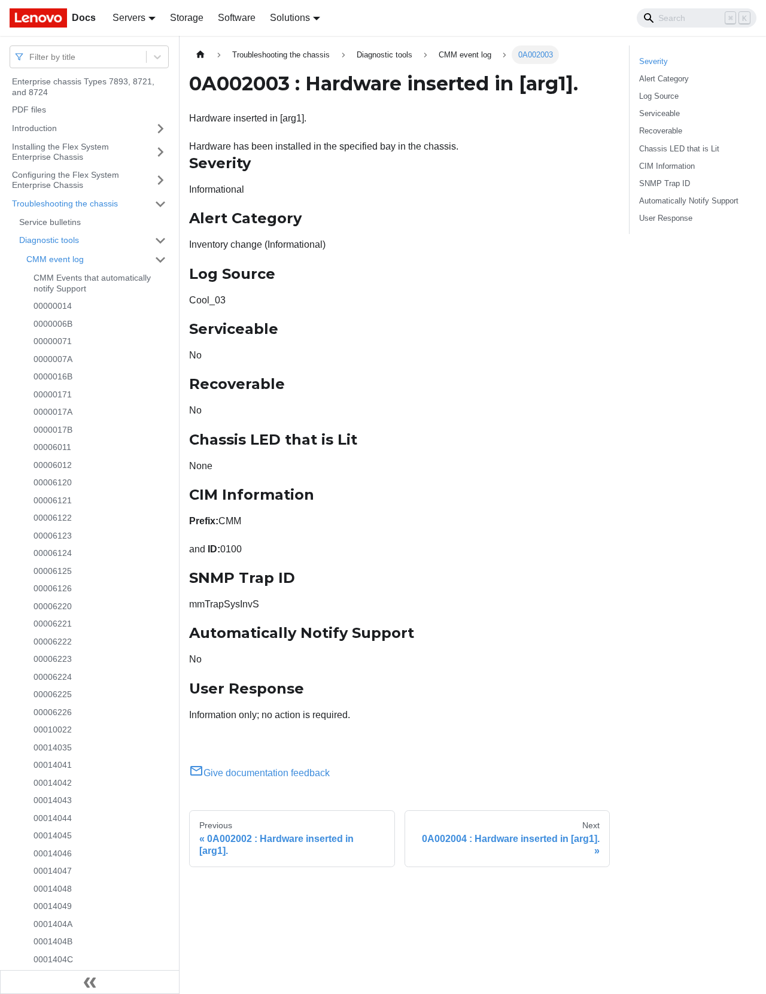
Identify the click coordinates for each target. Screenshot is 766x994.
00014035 (53, 747)
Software (237, 18)
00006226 (53, 712)
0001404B (53, 941)
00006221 (53, 623)
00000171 (53, 394)
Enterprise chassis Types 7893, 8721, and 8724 (83, 87)
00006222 (53, 641)
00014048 (53, 888)
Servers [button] (129, 18)
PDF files (29, 109)
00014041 (53, 765)
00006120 (53, 482)
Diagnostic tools (49, 240)
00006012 (53, 465)
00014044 (53, 818)
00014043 (53, 800)
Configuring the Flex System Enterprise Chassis (65, 180)
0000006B (53, 324)
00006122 (53, 517)
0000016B (53, 376)
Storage (186, 18)
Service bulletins (50, 222)
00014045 (53, 835)
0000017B (53, 429)
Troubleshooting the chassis (65, 203)
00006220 (53, 606)
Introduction (34, 128)
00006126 (53, 588)
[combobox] (30, 56)
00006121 (53, 500)
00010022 (53, 729)
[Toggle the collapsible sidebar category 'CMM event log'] (160, 259)
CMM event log (55, 259)
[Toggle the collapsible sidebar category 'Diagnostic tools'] (160, 240)
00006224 (53, 677)
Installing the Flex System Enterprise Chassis (60, 152)
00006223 (53, 659)
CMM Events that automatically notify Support (92, 283)
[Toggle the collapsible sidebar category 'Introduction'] (160, 128)
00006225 (53, 694)
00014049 (53, 906)
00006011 (52, 447)
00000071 (53, 341)
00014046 (53, 853)
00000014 (53, 306)
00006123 (53, 535)
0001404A (53, 924)
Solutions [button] (290, 18)
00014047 (53, 871)
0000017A (53, 412)
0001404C (53, 959)
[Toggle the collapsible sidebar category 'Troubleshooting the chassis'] (160, 204)
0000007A (53, 359)
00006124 (53, 553)
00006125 (53, 571)
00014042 (53, 783)
